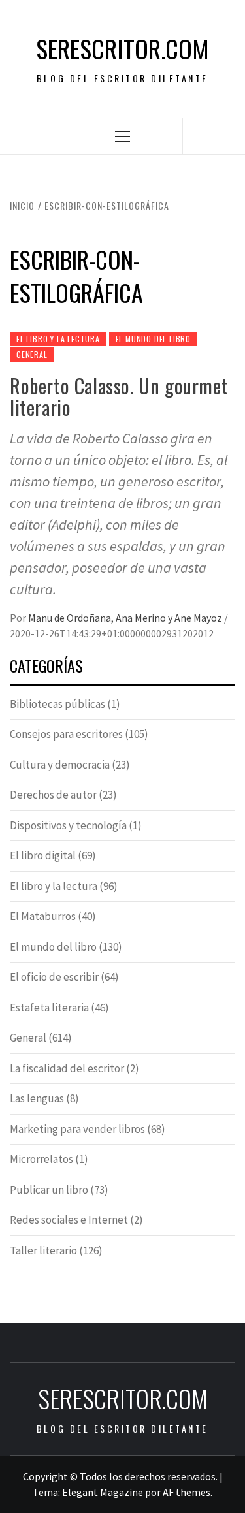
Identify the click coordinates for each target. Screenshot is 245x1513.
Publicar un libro (49, 1190)
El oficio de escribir (54, 977)
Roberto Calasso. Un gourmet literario (119, 396)
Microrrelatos (41, 1159)
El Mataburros (43, 916)
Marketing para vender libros (77, 1129)
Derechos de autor (53, 795)
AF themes (186, 1492)
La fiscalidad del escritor (67, 1068)
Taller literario (43, 1250)
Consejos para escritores (66, 734)
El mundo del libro (153, 338)
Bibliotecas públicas (57, 704)
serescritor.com (122, 49)
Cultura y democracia (60, 764)
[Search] (209, 136)
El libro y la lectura (58, 338)
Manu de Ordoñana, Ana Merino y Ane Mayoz (126, 617)
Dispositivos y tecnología (68, 825)
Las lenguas (37, 1098)
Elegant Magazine (102, 1492)
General (32, 354)
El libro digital (43, 855)
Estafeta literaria (49, 1007)
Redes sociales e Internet (69, 1220)
